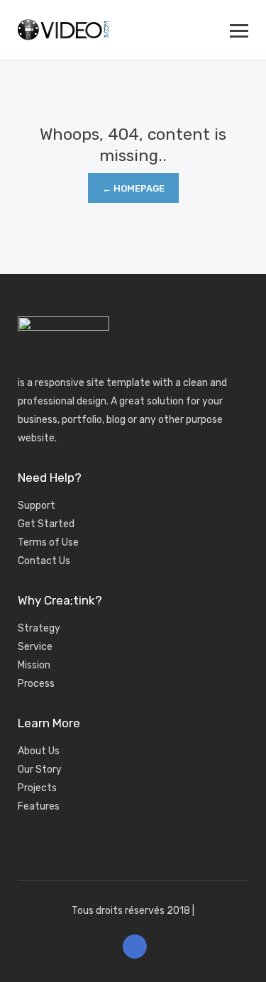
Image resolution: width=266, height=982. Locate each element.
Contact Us (44, 561)
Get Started (46, 524)
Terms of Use (48, 542)
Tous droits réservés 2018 (131, 911)
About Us (39, 751)
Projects (37, 788)
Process (36, 684)
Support (36, 506)
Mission (34, 665)
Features (39, 806)
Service (35, 647)
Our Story (40, 769)
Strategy (39, 628)
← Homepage (133, 188)
